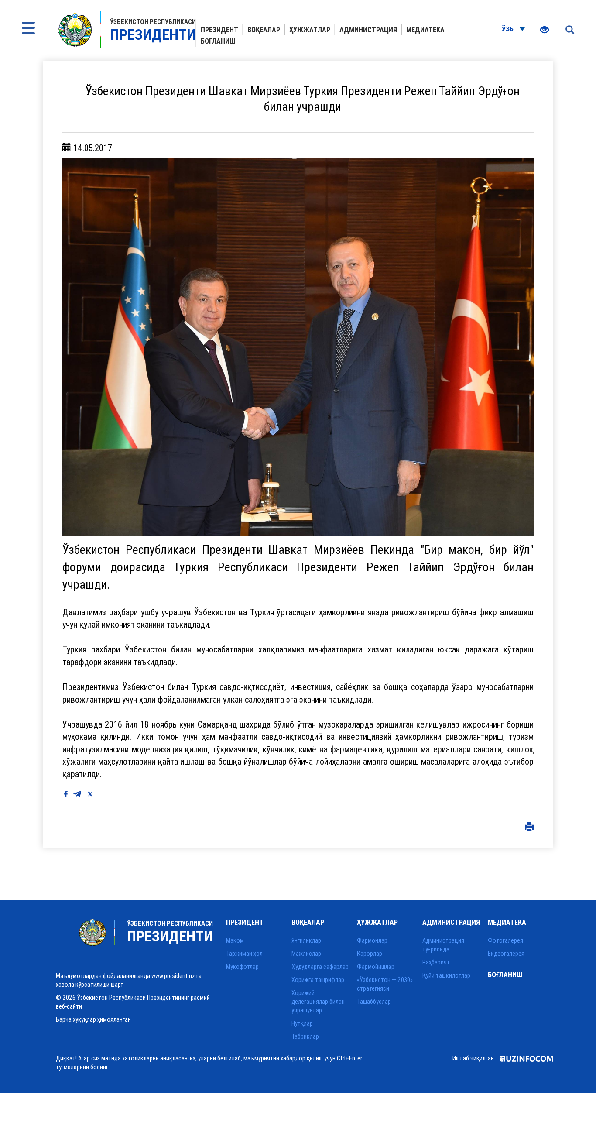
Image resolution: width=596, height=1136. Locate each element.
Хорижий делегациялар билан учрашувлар (318, 1001)
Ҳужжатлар (309, 29)
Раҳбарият (436, 962)
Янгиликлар (306, 940)
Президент (219, 29)
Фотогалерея (505, 940)
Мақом (235, 940)
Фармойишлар (375, 967)
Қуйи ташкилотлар (446, 975)
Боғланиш (218, 41)
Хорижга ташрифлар (317, 980)
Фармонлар (372, 940)
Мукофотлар (242, 967)
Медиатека (425, 29)
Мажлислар (306, 954)
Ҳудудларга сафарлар (320, 967)
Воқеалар (263, 29)
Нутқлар (302, 1023)
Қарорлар (369, 954)
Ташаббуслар (374, 1002)
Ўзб (508, 28)
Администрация (368, 29)
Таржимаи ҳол (244, 954)
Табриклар (305, 1036)
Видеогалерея (506, 954)
